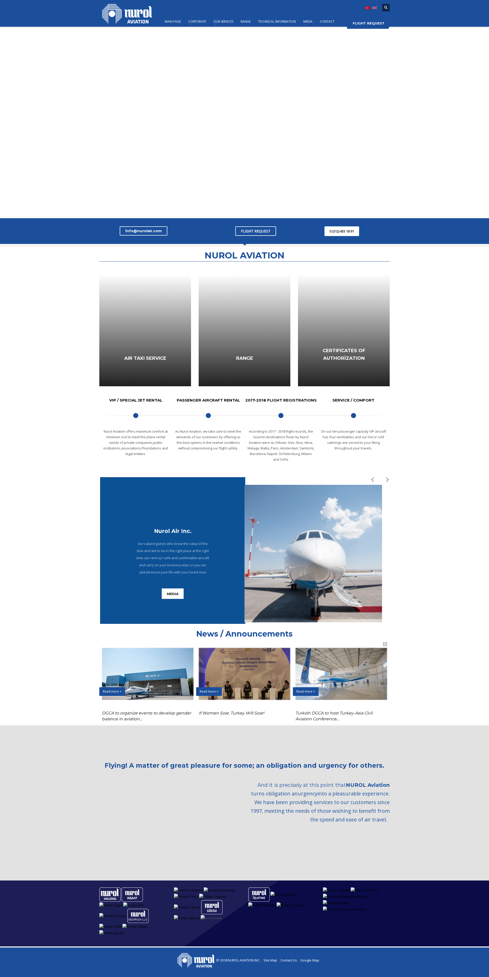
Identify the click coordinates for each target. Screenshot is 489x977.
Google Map (309, 960)
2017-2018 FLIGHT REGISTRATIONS (281, 400)
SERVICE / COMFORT (353, 400)
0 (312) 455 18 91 (342, 231)
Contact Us (289, 960)
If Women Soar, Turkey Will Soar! (231, 713)
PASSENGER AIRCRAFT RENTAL (208, 400)
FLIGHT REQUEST (255, 231)
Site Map (271, 960)
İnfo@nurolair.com (143, 231)
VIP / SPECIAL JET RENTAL (135, 400)
